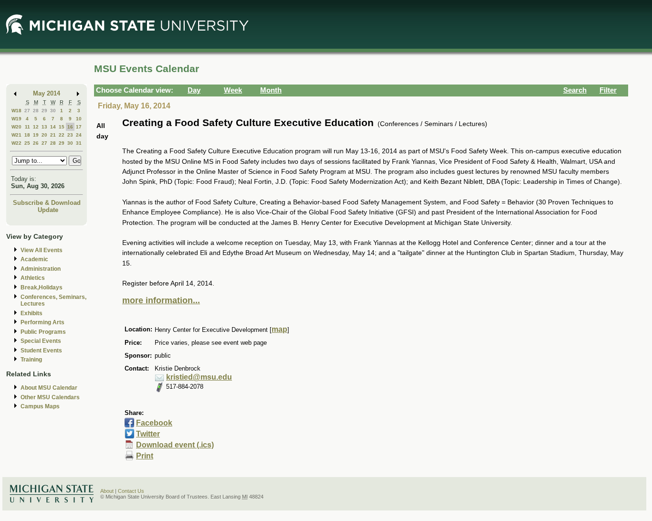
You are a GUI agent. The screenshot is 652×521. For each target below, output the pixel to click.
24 (79, 135)
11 (27, 126)
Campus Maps (40, 406)
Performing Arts (42, 322)
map (279, 329)
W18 (16, 110)
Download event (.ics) (175, 445)
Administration (41, 269)
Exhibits (31, 313)
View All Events (42, 250)
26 (36, 143)
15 (61, 126)
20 (44, 135)
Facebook (154, 423)
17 (79, 126)
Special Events (41, 341)
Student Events (41, 350)
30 (53, 110)
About (107, 491)
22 (61, 135)
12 (36, 126)
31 (79, 143)
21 (53, 135)
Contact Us (131, 491)
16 (70, 126)
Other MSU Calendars (50, 397)
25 (27, 143)
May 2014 (46, 93)
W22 (16, 143)
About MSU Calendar (49, 387)
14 (53, 126)
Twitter (148, 434)
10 (79, 118)
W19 (16, 118)
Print (144, 456)
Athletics (33, 278)
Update (48, 209)
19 (36, 135)
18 (27, 135)
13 (44, 126)
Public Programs (43, 332)
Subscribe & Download (47, 202)
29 (44, 110)
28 (36, 110)
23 (70, 135)
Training (31, 359)
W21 (16, 135)
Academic (34, 259)
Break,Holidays (42, 287)
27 (27, 110)
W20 (16, 126)
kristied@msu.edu (199, 377)
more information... (161, 300)
